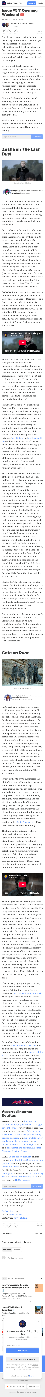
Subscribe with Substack (24, 1359)
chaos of (14, 1176)
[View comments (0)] (9, 31)
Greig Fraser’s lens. (26, 822)
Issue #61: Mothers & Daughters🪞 (12, 1308)
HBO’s (18, 1180)
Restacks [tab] (17, 1250)
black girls (7, 1173)
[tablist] (12, 1249)
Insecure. (26, 1180)
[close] (38, 1321)
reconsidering (36, 1173)
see (14, 438)
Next (37, 1234)
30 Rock (19, 438)
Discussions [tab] (19, 1278)
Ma (3, 1176)
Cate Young (29, 24)
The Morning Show (28, 1176)
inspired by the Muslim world (27, 993)
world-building (17, 1160)
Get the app (34, 1386)
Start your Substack (16, 1386)
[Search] (41, 1278)
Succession (15, 1134)
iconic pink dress (10, 1166)
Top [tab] (4, 1278)
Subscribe (31, 3)
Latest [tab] (10, 1278)
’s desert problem (22, 1156)
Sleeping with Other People (14, 1151)
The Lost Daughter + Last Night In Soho (15, 1314)
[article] (22, 1293)
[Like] (4, 31)
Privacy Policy (26, 1369)
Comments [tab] (7, 1250)
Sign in (40, 3)
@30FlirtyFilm (17, 1214)
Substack (11, 1392)
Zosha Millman (15, 24)
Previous (9, 1234)
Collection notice (23, 1380)
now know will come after (23, 1045)
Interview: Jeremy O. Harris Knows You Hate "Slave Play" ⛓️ (16, 1288)
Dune (25, 1138)
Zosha (5, 1211)
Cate (12, 1211)
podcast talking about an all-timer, (24, 1147)
